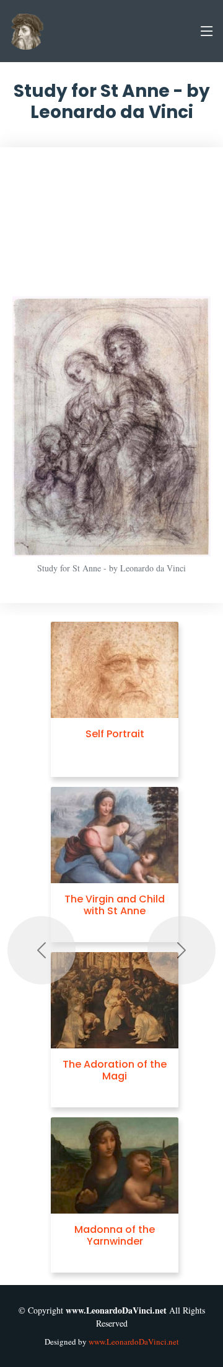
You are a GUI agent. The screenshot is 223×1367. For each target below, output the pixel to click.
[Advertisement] (111, 228)
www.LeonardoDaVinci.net (134, 1341)
